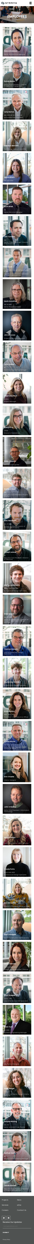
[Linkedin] (4, 1218)
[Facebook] (9, 1218)
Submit (6, 1232)
